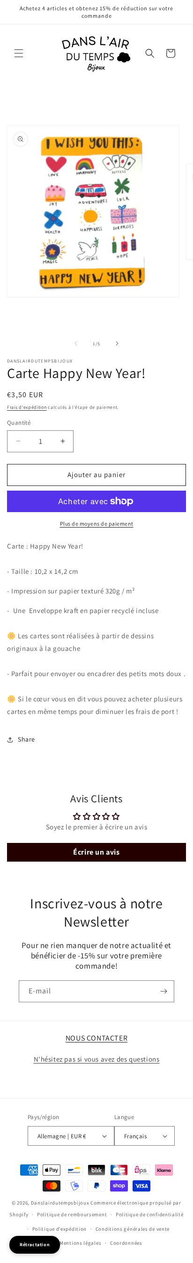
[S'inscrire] (163, 991)
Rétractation (35, 1245)
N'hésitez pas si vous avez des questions (97, 1059)
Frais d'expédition (27, 407)
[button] (18, 53)
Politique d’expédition (59, 1229)
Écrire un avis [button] (96, 852)
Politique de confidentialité (150, 1214)
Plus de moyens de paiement (97, 523)
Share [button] (26, 739)
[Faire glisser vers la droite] (117, 343)
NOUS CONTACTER (96, 1038)
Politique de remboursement (72, 1214)
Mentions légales (80, 1243)
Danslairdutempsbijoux (60, 1202)
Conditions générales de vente (133, 1229)
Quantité (18, 423)
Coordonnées (126, 1243)
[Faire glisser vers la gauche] (76, 343)
